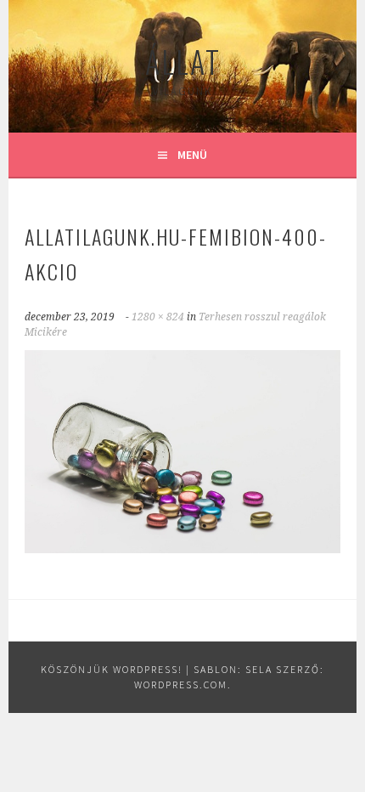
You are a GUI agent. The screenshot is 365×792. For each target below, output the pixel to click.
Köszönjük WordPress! (111, 669)
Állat (183, 60)
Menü (192, 154)
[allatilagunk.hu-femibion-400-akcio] (182, 548)
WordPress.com (180, 684)
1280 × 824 (158, 317)
